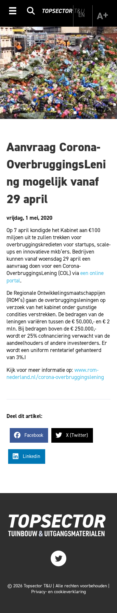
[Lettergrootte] (102, 16)
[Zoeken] (31, 12)
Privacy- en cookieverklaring (58, 592)
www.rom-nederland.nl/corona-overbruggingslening (55, 373)
